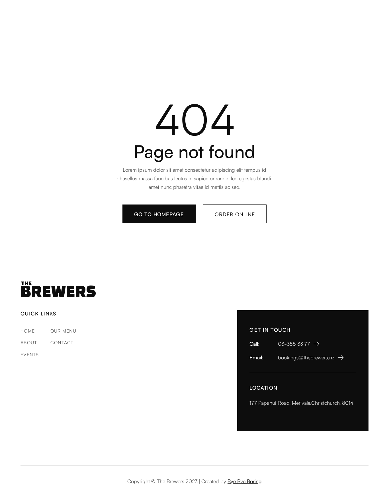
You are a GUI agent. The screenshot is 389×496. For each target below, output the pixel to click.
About (29, 342)
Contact (62, 342)
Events (30, 354)
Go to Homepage (159, 214)
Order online (235, 214)
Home (28, 330)
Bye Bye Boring (245, 481)
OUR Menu (63, 330)
